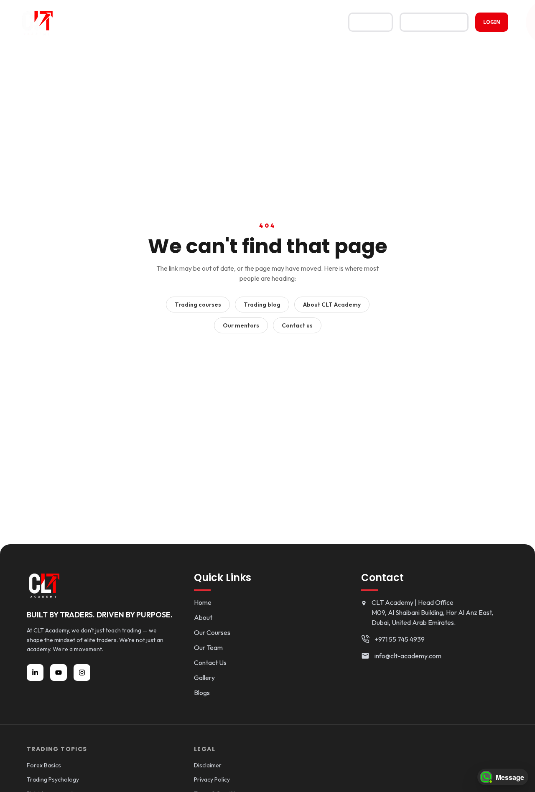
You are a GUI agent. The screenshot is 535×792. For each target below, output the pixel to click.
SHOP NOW (370, 21)
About (203, 617)
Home (202, 602)
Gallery (204, 677)
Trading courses (198, 304)
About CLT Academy (332, 304)
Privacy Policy (212, 779)
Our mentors (241, 325)
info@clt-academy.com (407, 656)
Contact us (297, 325)
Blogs (202, 692)
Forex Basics (44, 765)
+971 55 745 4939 (399, 639)
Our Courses (212, 632)
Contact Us (210, 662)
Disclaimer (208, 765)
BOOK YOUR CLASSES (434, 21)
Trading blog (262, 304)
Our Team (208, 647)
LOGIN (491, 21)
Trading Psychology (53, 779)
